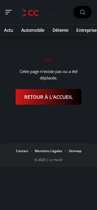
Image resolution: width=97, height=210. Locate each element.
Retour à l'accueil (48, 97)
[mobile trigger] (10, 12)
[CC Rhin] (39, 12)
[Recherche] (82, 12)
